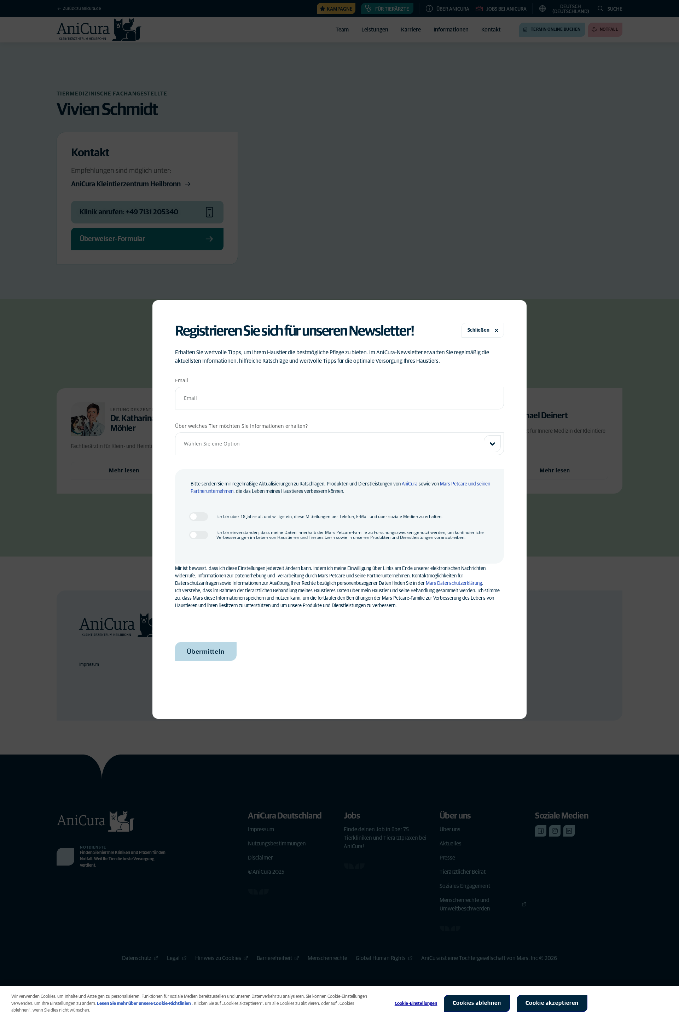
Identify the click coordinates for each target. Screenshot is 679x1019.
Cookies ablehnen (477, 1003)
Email (181, 380)
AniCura (410, 484)
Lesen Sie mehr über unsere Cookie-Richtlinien (144, 1003)
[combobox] (339, 443)
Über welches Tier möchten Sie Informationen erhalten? (241, 426)
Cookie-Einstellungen (416, 1003)
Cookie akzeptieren (552, 1003)
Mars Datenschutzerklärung (454, 583)
